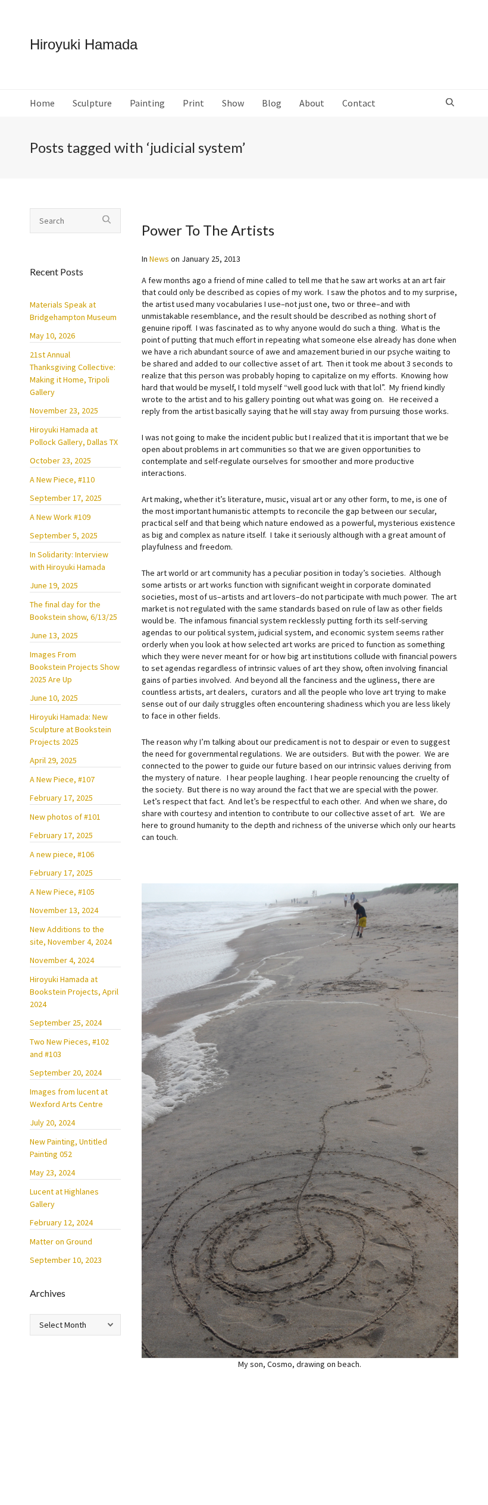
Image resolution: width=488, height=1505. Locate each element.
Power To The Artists (208, 230)
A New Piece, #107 (62, 779)
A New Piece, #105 (62, 891)
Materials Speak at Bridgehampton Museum (73, 310)
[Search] (451, 103)
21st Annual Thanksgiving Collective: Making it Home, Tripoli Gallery (72, 373)
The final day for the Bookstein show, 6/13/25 (73, 610)
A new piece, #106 (62, 854)
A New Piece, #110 (62, 479)
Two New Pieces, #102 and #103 (69, 1047)
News (159, 258)
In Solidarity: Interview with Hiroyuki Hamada (69, 560)
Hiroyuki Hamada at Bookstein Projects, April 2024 (74, 991)
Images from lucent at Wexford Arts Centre (69, 1097)
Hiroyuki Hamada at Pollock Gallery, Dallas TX (74, 435)
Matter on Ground (61, 1241)
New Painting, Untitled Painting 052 (68, 1147)
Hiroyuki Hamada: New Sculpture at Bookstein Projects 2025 (70, 729)
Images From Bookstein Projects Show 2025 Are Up (75, 667)
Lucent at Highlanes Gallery (64, 1197)
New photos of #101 (65, 816)
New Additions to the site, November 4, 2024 (71, 935)
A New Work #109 (60, 517)
